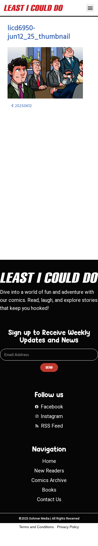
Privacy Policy (68, 527)
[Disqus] (49, 180)
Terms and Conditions (36, 527)
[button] (90, 8)
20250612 (23, 106)
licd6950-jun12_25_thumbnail (39, 33)
